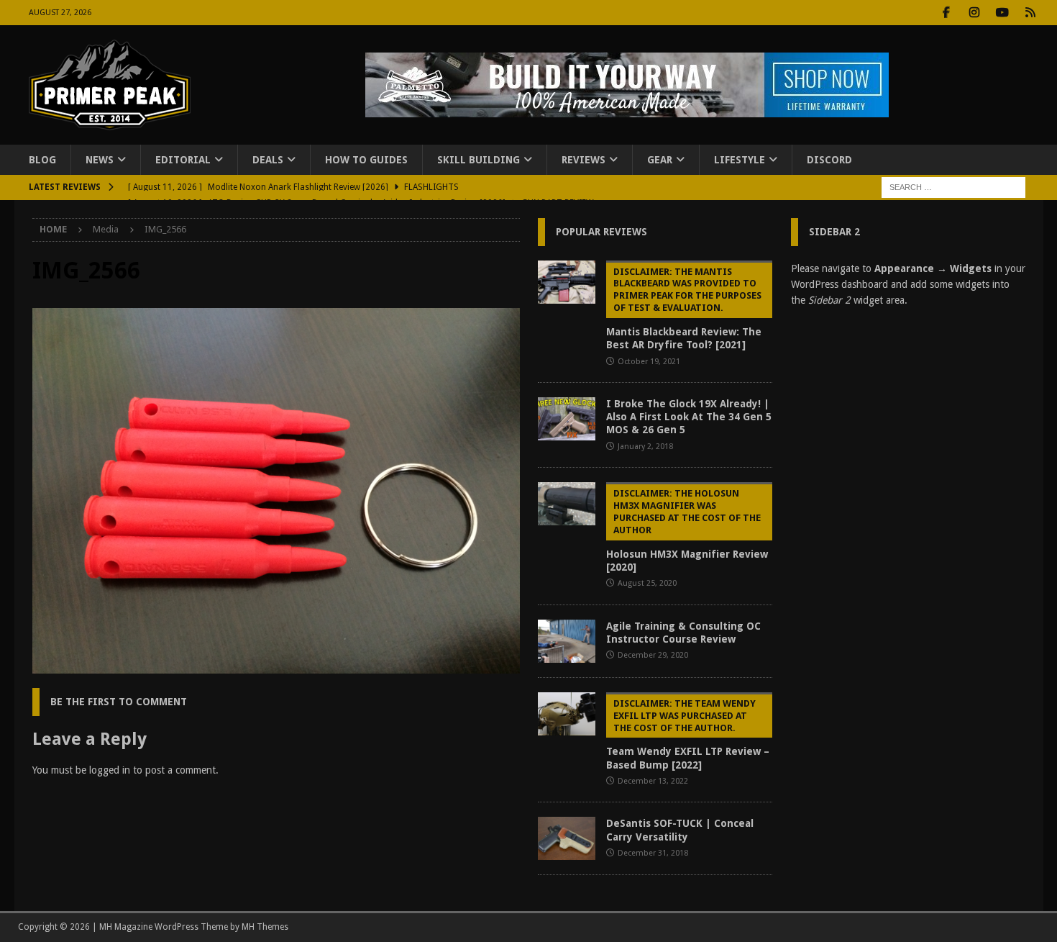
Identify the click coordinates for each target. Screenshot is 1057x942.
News (100, 160)
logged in (109, 770)
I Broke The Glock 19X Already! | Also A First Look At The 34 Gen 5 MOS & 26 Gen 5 (689, 416)
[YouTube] (1002, 12)
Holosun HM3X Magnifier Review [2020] (687, 530)
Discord (829, 160)
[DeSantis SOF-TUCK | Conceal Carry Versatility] (566, 838)
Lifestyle (739, 160)
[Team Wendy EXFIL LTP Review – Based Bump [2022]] (566, 713)
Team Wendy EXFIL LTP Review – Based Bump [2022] (687, 734)
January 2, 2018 (645, 446)
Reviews (583, 160)
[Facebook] (946, 12)
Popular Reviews (601, 231)
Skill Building (478, 160)
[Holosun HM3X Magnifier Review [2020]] (566, 503)
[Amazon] (1030, 12)
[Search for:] (953, 187)
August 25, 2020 (647, 583)
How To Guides (366, 160)
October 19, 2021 (649, 361)
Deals (267, 160)
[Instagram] (974, 12)
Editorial (183, 160)
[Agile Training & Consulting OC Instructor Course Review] (566, 641)
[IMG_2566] (276, 665)
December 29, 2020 (653, 655)
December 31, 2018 (653, 853)
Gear (659, 160)
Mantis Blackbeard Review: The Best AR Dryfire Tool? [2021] (683, 308)
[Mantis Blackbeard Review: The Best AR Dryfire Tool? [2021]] (566, 282)
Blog (42, 160)
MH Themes (265, 927)
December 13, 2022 (653, 781)
